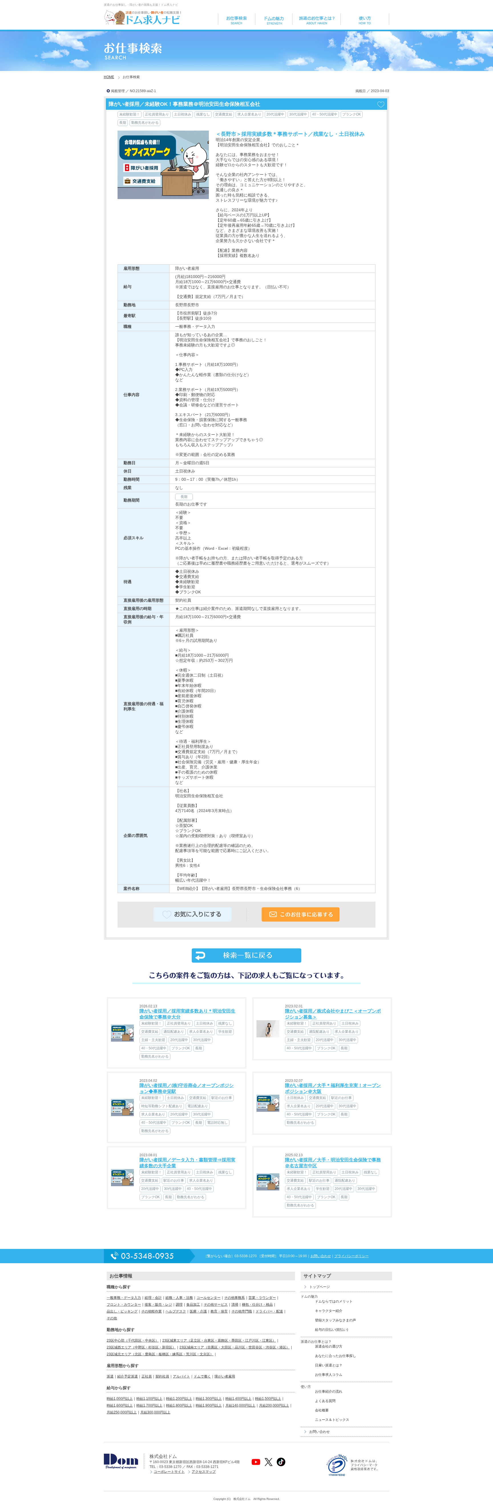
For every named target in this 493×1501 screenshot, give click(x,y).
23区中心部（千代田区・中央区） (133, 1340)
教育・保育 (219, 1311)
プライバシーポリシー (351, 1256)
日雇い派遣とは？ (328, 1365)
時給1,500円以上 (268, 1399)
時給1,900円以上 (209, 1405)
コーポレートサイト (169, 1472)
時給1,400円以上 (238, 1399)
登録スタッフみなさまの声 (335, 1320)
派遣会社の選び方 (328, 1346)
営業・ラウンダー (262, 1298)
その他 (112, 1318)
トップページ (319, 1287)
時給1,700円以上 (149, 1405)
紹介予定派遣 (127, 1376)
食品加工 (193, 1305)
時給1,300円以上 (209, 1399)
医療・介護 (198, 1311)
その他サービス (216, 1305)
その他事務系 (234, 1298)
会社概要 (322, 1410)
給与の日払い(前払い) (331, 1330)
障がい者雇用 (225, 1376)
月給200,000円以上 (274, 1405)
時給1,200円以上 (179, 1399)
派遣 (110, 1376)
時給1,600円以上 (120, 1405)
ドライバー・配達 (269, 1311)
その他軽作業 (151, 1311)
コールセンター (209, 1298)
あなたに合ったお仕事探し (335, 1356)
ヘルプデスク (175, 1311)
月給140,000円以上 (240, 1405)
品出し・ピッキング (122, 1311)
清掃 (234, 1305)
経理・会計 (153, 1298)
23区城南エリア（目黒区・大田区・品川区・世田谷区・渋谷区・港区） (234, 1347)
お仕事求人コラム (328, 1375)
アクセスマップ (204, 1472)
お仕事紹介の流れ (328, 1392)
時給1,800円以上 (179, 1405)
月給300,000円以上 (155, 1412)
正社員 (147, 1376)
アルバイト (181, 1376)
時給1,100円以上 (149, 1399)
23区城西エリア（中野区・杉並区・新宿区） (141, 1347)
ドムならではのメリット (334, 1301)
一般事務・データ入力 (124, 1298)
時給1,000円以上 (120, 1399)
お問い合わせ (320, 1256)
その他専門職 (241, 1311)
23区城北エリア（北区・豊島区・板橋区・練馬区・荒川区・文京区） (160, 1354)
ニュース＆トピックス (332, 1420)
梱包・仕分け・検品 (257, 1305)
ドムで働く (202, 1376)
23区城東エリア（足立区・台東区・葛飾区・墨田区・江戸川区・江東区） (219, 1340)
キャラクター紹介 (328, 1311)
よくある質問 (325, 1401)
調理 (179, 1305)
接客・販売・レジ (158, 1305)
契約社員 (162, 1376)
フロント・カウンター (124, 1305)
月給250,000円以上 (122, 1412)
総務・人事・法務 (179, 1298)
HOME (109, 77)
